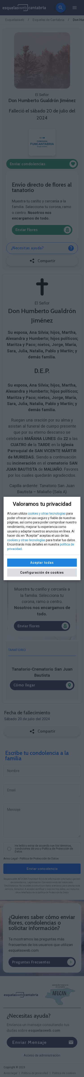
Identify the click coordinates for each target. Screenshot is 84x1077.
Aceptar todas (42, 562)
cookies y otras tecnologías (47, 513)
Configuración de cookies (42, 572)
